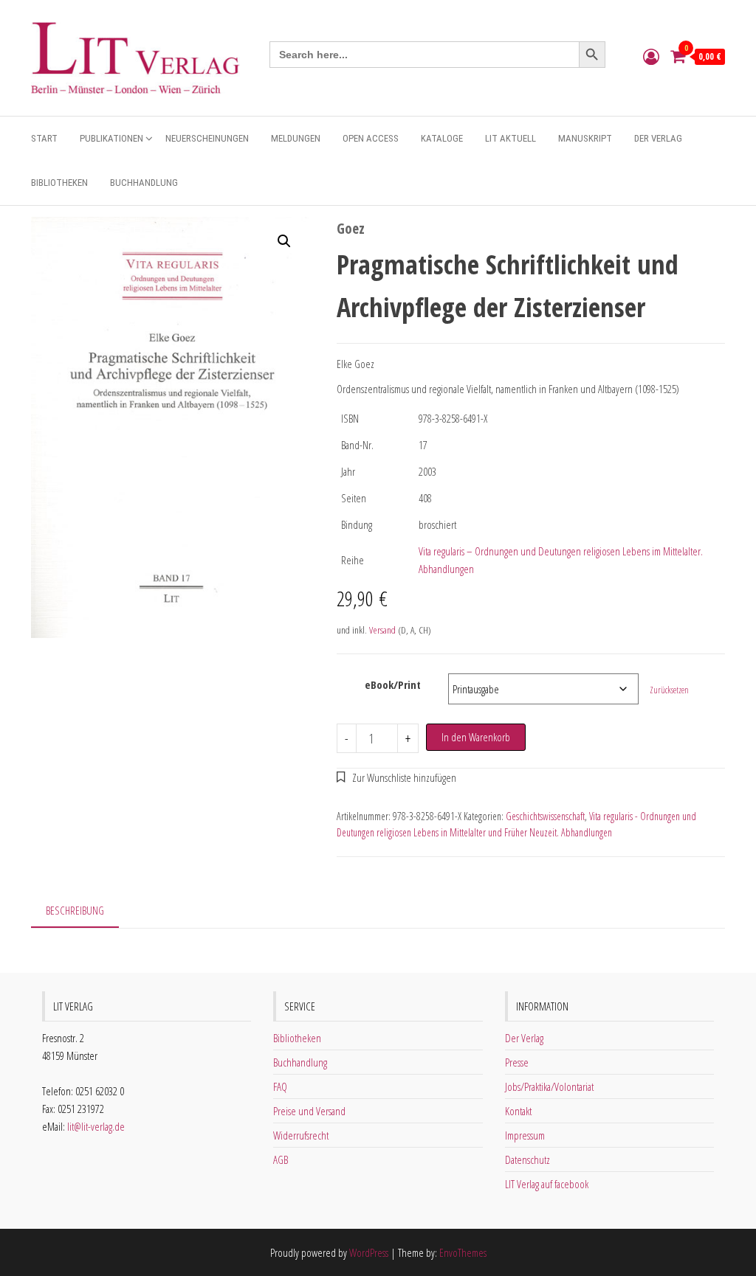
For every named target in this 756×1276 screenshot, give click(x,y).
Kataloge (442, 138)
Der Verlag (658, 138)
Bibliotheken (59, 182)
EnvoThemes (463, 1252)
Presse (517, 1062)
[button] (284, 241)
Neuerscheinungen (207, 138)
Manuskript (585, 138)
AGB (280, 1159)
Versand (382, 630)
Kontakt (518, 1110)
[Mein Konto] (651, 56)
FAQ (280, 1086)
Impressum (525, 1135)
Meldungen (295, 138)
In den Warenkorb (475, 736)
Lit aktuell (510, 138)
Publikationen (111, 138)
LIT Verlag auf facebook (546, 1183)
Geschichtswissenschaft (545, 816)
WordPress (368, 1252)
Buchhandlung (144, 182)
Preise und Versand (309, 1110)
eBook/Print (393, 684)
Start (44, 138)
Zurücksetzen (669, 690)
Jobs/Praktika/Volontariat (549, 1086)
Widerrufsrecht (301, 1135)
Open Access (371, 138)
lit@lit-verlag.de (96, 1126)
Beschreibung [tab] (75, 910)
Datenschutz (527, 1159)
